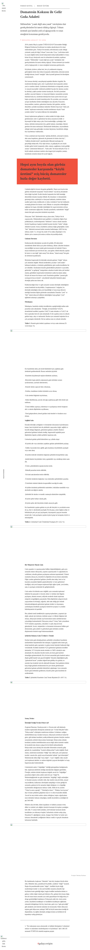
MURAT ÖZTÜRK (43, 6)
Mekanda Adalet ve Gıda (34, 40)
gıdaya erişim (45, 943)
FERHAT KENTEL (26, 6)
